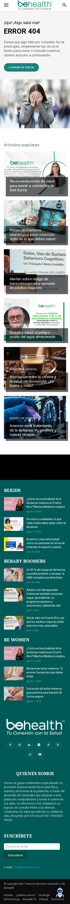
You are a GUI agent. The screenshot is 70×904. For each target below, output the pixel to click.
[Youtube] (40, 754)
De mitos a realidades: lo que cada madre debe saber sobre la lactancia (46, 523)
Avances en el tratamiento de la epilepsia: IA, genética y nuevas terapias (33, 430)
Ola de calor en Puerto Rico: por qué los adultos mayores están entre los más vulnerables (45, 621)
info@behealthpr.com (26, 867)
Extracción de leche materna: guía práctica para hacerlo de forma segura (44, 692)
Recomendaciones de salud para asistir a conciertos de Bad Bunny (32, 185)
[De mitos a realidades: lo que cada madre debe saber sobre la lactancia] (13, 524)
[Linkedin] (29, 745)
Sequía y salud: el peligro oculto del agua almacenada (32, 334)
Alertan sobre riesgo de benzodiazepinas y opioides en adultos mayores (32, 283)
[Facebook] (10, 745)
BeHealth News (21, 173)
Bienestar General (24, 222)
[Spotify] (39, 745)
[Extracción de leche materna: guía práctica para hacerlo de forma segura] (13, 693)
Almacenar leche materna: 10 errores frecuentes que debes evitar (44, 672)
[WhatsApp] (30, 754)
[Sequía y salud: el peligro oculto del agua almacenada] (35, 319)
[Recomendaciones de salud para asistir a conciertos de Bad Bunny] (35, 172)
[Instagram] (20, 745)
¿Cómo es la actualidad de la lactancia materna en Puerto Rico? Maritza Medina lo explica (45, 502)
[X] (58, 745)
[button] (60, 893)
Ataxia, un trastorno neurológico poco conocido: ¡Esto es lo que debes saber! (33, 234)
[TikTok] (48, 745)
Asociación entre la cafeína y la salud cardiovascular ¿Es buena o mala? (33, 381)
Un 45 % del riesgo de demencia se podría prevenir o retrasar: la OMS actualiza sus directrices (45, 573)
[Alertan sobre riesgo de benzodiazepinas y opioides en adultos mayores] (35, 270)
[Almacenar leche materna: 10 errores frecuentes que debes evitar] (13, 673)
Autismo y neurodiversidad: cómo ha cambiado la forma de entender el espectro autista (45, 543)
